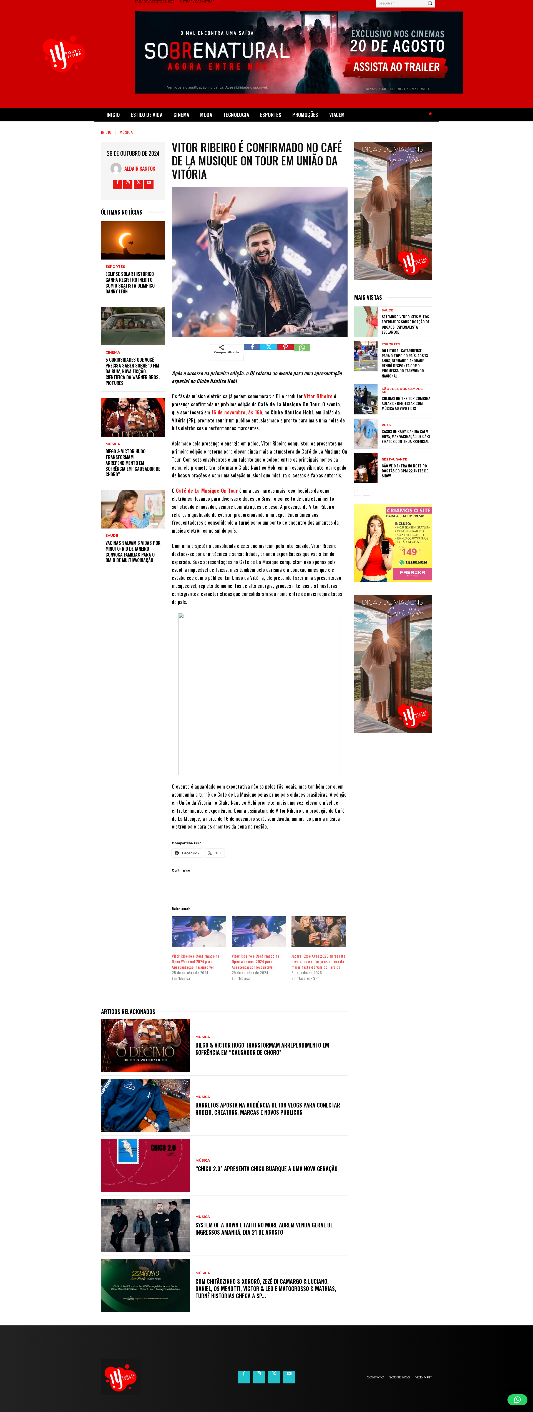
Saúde (111, 535)
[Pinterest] (285, 352)
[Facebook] (117, 184)
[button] (517, 1399)
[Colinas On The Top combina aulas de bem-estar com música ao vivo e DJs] (366, 399)
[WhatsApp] (302, 352)
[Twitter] (138, 184)
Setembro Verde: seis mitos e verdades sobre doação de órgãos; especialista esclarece (405, 324)
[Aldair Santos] (117, 168)
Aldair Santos (139, 168)
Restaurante (394, 459)
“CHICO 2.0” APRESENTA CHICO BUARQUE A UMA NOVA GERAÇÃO (266, 1168)
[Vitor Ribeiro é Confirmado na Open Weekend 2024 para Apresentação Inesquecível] (199, 931)
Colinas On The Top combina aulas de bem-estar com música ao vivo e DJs (406, 403)
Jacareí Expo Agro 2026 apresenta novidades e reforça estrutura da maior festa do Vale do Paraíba (318, 961)
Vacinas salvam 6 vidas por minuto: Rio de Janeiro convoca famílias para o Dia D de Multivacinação (132, 551)
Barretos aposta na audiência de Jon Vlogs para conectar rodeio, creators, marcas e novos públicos (267, 1108)
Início (106, 132)
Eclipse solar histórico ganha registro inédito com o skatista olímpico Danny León (130, 283)
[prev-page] (357, 492)
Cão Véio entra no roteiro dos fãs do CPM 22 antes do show (405, 471)
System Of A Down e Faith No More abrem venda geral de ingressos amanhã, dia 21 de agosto (264, 1228)
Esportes (115, 266)
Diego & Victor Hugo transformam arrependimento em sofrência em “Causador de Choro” (132, 463)
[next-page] (366, 492)
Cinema (112, 352)
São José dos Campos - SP (403, 390)
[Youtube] (149, 184)
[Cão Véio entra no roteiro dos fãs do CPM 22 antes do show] (366, 468)
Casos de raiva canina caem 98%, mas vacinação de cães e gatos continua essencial (406, 436)
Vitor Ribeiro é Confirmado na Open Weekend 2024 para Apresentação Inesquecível (195, 961)
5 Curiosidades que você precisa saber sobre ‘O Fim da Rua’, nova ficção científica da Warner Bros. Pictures (132, 371)
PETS (386, 425)
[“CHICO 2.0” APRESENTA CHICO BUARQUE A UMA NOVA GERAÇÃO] (145, 1165)
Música (126, 132)
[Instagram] (127, 184)
